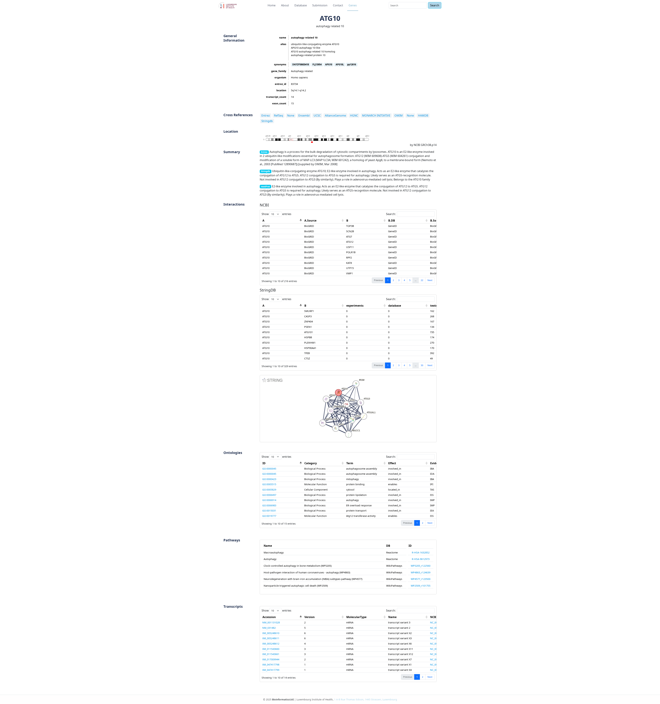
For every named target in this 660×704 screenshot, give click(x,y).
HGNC (354, 115)
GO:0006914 (269, 500)
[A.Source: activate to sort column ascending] (324, 220)
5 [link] (409, 280)
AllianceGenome (335, 115)
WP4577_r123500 (420, 579)
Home (272, 5)
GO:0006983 (269, 505)
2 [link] (393, 280)
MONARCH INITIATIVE (376, 115)
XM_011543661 (270, 654)
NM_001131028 (271, 622)
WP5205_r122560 (420, 565)
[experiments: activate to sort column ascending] (366, 306)
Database (300, 5)
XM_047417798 (270, 664)
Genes (353, 5)
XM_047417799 (270, 670)
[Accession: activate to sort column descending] (283, 617)
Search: (391, 214)
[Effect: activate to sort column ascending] (408, 463)
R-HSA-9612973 (421, 559)
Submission (319, 5)
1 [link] (387, 280)
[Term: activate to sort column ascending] (366, 463)
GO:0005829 (269, 489)
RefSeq (278, 115)
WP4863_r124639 (420, 572)
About (285, 5)
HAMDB (423, 115)
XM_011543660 (270, 649)
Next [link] (429, 280)
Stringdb (267, 121)
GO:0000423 (269, 479)
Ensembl (304, 115)
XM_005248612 (270, 643)
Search (434, 5)
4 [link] (404, 280)
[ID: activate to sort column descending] (283, 463)
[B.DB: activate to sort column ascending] (408, 220)
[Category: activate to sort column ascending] (324, 463)
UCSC (317, 115)
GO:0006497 (269, 495)
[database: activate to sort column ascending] (408, 306)
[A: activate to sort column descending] (283, 220)
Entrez (265, 115)
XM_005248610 (270, 633)
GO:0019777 (269, 516)
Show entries (276, 214)
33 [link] (422, 365)
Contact (338, 5)
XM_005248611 (270, 638)
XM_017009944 (270, 659)
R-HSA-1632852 (421, 552)
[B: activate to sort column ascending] (366, 220)
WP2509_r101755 (420, 585)
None (290, 115)
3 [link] (398, 280)
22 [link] (422, 280)
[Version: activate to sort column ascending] (324, 617)
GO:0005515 (269, 484)
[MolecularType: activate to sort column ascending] (366, 617)
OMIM (398, 115)
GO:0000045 (269, 468)
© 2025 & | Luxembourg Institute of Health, (330, 699)
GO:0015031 (269, 510)
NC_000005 (436, 622)
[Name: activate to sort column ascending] (408, 617)
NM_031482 (269, 627)
